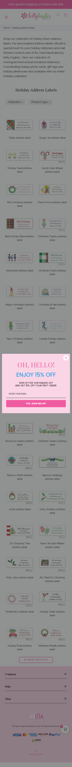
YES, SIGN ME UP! (36, 403)
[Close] (66, 358)
